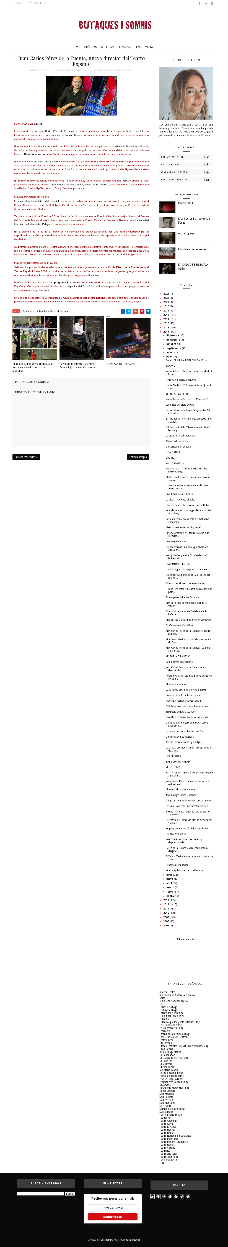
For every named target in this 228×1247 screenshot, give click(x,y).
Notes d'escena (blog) (171, 1072)
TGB (161, 1162)
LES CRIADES (173, 756)
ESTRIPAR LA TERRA (177, 393)
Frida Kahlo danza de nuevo (181, 379)
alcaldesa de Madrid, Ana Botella (129, 146)
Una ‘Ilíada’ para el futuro (179, 494)
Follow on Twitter (173, 157)
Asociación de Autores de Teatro (177, 995)
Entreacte (164, 1030)
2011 (166, 908)
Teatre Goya (166, 1123)
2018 (166, 314)
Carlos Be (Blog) (168, 1007)
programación (62, 282)
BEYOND (170, 365)
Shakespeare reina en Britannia (182, 597)
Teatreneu (164, 1150)
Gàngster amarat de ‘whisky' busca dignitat (189, 800)
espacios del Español (80, 286)
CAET (162, 1004)
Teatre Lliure (166, 1132)
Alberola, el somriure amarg (180, 789)
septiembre (174, 348)
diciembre (173, 335)
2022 (166, 298)
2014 (166, 331)
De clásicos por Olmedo (178, 446)
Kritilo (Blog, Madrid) (170, 1052)
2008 (166, 921)
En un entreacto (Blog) (171, 1027)
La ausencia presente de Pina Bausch (186, 689)
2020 (166, 306)
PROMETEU (185, 203)
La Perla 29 (165, 1060)
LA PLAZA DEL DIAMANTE (122, 364)
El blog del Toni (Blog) (171, 1016)
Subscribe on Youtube (175, 172)
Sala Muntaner (167, 1102)
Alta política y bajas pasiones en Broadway (189, 619)
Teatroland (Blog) (168, 1153)
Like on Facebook (172, 164)
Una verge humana (176, 541)
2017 (166, 319)
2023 (166, 293)
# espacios (27, 311)
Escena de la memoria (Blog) (174, 1034)
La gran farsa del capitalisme (181, 435)
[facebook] (199, 3)
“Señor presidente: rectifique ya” (183, 527)
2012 (166, 904)
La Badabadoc (167, 1055)
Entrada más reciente (26, 457)
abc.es (38, 123)
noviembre (173, 339)
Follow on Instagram (174, 179)
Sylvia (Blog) (166, 1111)
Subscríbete (112, 1216)
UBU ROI (170, 457)
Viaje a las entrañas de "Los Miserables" (187, 399)
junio (169, 874)
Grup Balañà (166, 1048)
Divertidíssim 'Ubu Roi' (178, 564)
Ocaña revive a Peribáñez (179, 625)
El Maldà (164, 1019)
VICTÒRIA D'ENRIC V (178, 656)
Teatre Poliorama (168, 1138)
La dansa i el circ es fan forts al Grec (185, 731)
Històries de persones (192, 249)
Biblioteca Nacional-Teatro (173, 1001)
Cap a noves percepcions (179, 661)
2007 (166, 925)
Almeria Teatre (167, 992)
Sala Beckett (166, 1096)
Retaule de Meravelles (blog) (174, 1087)
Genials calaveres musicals (180, 736)
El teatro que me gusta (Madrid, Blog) (180, 1022)
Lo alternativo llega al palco (180, 499)
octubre (171, 344)
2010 (166, 912)
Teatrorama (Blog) (169, 1156)
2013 (166, 900)
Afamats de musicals (177, 441)
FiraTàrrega (165, 1042)
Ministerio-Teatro (168, 1070)
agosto (171, 352)
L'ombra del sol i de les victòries (183, 695)
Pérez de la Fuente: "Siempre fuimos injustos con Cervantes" (77, 365)
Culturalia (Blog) (168, 1010)
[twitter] (205, 3)
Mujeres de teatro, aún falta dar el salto (187, 828)
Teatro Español (125, 70)
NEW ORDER (173, 452)
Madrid (102, 70)
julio (169, 356)
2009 (166, 917)
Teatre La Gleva (167, 1126)
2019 (166, 310)
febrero (171, 891)
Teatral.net (165, 1117)
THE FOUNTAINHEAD (178, 761)
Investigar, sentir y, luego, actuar (184, 700)
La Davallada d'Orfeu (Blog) (174, 1057)
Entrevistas (145, 46)
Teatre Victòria (167, 1147)
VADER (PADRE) (175, 463)
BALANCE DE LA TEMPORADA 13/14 (186, 360)
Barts (162, 997)
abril (169, 883)
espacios (59, 70)
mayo (170, 878)
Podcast (125, 46)
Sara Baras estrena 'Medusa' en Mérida (187, 717)
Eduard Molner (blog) (171, 1012)
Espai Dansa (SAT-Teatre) (173, 1037)
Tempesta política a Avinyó (180, 711)
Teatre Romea (167, 1144)
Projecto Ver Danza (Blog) (173, 1081)
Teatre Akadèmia (168, 1120)
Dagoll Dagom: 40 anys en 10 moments (187, 569)
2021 (166, 302)
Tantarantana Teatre (170, 1114)
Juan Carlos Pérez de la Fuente (81, 70)
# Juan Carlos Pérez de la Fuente (53, 311)
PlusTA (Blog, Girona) (171, 1078)
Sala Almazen (166, 1093)
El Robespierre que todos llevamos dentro (188, 706)
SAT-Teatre (165, 1105)
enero (170, 896)
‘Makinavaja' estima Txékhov (181, 795)
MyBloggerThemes (130, 1239)
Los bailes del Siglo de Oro (180, 404)
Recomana (165, 1085)
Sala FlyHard (166, 1099)
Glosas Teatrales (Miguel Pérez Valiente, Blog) (184, 1045)
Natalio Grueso (73, 135)
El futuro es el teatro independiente (185, 583)
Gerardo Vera (32, 154)
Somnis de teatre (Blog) (172, 1108)
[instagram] (212, 3)
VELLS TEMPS (186, 234)
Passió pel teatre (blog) (172, 1075)
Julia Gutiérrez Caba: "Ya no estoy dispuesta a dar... (184, 841)
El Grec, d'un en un (176, 833)
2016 (166, 323)
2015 (166, 327)
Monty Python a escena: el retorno (185, 870)
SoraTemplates (109, 1239)
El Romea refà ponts (177, 864)
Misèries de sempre (176, 684)
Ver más (205, 135)
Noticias (108, 46)
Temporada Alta (168, 1159)
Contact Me (37, 3)
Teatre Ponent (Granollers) (173, 1141)
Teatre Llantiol (167, 1129)
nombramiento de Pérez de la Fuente (38, 161)
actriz (126, 180)
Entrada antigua (138, 457)
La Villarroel (165, 1063)
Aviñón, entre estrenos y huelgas (183, 742)
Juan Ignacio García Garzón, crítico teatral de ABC (79, 184)
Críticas (90, 46)
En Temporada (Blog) (171, 1025)
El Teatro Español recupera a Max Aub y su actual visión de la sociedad (32, 367)
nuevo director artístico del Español (38, 201)
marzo (170, 887)
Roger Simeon (167, 1090)
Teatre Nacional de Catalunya (175, 1135)
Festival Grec (166, 1040)
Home (19, 3)
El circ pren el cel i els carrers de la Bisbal (187, 505)
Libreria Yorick (166, 1066)
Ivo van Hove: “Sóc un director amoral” (187, 806)
